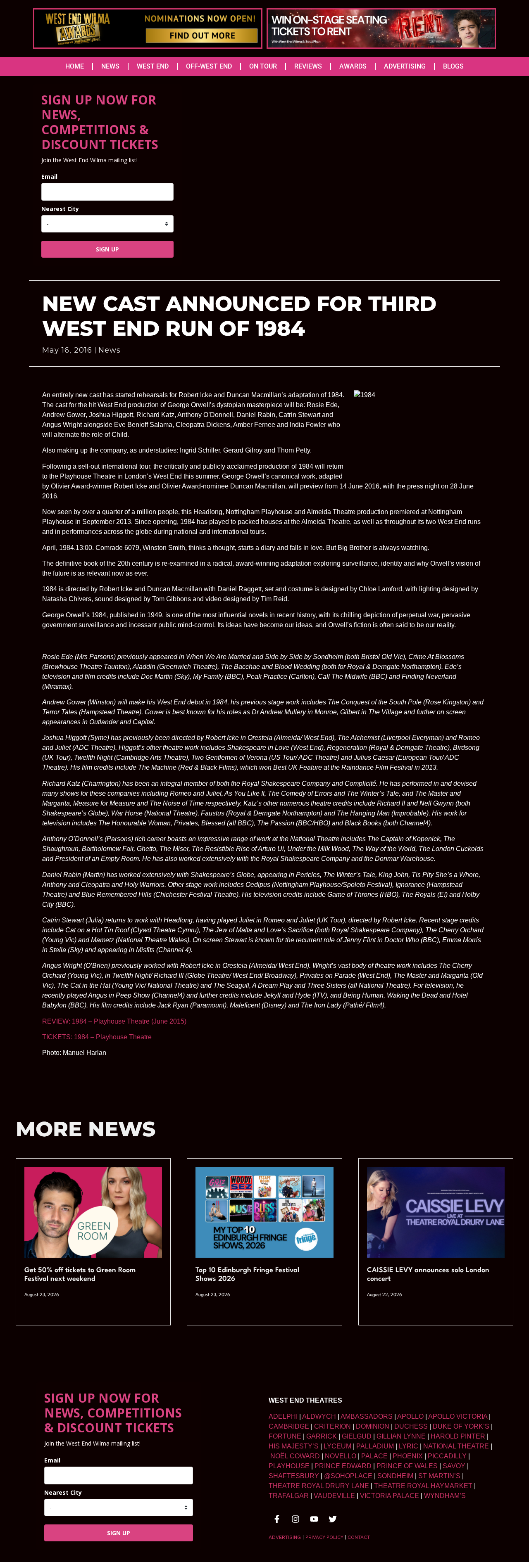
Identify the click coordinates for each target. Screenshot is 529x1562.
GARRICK (321, 1436)
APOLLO (410, 1416)
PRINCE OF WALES (407, 1466)
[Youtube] (314, 1519)
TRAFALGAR (289, 1495)
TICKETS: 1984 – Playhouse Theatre (97, 1037)
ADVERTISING (405, 66)
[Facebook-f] (277, 1519)
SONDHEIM (395, 1475)
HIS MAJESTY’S (294, 1446)
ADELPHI (283, 1416)
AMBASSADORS (367, 1416)
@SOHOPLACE (348, 1475)
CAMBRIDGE (289, 1426)
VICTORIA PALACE (389, 1495)
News (109, 350)
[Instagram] (295, 1519)
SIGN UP (107, 249)
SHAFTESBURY (294, 1475)
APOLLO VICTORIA (457, 1416)
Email (49, 176)
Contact (359, 1537)
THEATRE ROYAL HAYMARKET (423, 1485)
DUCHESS (411, 1426)
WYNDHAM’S (445, 1495)
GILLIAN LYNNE (401, 1436)
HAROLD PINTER (458, 1436)
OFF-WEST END (209, 66)
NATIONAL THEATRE (456, 1446)
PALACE (374, 1456)
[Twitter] (332, 1519)
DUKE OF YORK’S (461, 1426)
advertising (285, 1537)
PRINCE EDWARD (343, 1466)
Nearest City (60, 209)
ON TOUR (263, 66)
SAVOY (454, 1466)
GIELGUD (357, 1436)
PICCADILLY (447, 1456)
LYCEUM (337, 1446)
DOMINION (372, 1426)
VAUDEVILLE (334, 1495)
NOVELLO (340, 1456)
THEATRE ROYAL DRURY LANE (319, 1485)
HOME (74, 66)
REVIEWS (308, 66)
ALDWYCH (319, 1416)
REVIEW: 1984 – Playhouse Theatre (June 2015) (114, 1021)
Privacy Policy (324, 1537)
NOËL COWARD (295, 1456)
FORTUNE (285, 1436)
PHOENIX (408, 1456)
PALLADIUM (375, 1446)
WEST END (153, 66)
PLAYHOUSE (289, 1466)
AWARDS (353, 66)
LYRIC (408, 1446)
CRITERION (332, 1426)
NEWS (110, 66)
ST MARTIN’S (439, 1475)
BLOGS (453, 66)
